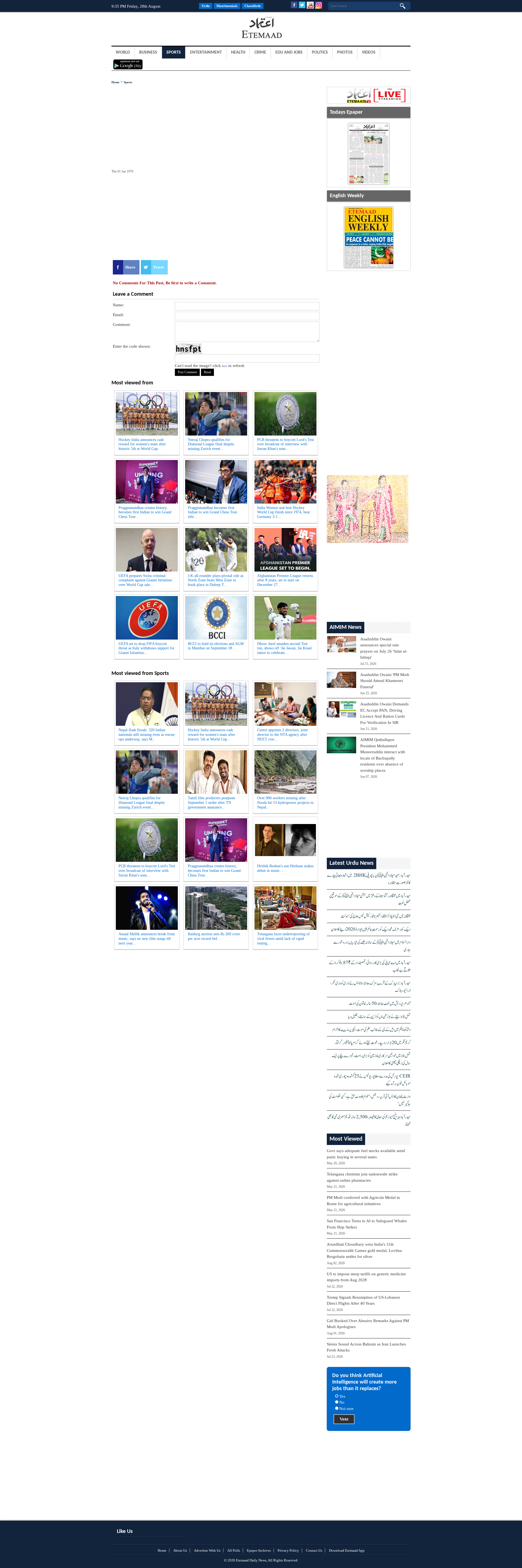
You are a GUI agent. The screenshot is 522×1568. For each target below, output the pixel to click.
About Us (180, 1550)
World (123, 52)
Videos (368, 52)
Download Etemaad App (347, 1550)
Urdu (206, 6)
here (224, 366)
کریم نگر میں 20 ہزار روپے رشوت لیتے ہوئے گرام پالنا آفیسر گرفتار (373, 1042)
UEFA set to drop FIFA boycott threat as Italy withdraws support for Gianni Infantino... (147, 648)
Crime (260, 52)
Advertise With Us (207, 1550)
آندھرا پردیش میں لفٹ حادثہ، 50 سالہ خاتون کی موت (380, 1003)
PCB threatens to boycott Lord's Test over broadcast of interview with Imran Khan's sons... (285, 444)
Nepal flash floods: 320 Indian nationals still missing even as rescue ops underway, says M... (147, 734)
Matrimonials (227, 6)
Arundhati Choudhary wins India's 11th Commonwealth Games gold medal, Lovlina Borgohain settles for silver (364, 1250)
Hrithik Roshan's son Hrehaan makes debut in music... (285, 868)
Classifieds (252, 6)
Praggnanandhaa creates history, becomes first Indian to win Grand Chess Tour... (145, 512)
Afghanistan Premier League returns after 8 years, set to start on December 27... (285, 580)
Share (130, 267)
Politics (320, 52)
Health (238, 52)
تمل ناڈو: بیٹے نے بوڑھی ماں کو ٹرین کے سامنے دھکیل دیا (379, 1016)
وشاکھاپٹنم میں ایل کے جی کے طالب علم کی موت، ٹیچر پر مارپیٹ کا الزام (371, 1029)
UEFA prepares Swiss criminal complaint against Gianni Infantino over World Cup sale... (145, 580)
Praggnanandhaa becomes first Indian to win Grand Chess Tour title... (212, 512)
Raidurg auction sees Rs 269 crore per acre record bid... (214, 936)
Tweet (158, 267)
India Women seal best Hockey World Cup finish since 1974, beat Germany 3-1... (283, 512)
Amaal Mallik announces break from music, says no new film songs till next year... (147, 938)
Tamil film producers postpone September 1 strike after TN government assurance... (211, 802)
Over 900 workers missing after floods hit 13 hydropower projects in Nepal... (285, 802)
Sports (173, 52)
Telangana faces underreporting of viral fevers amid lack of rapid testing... (283, 938)
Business (148, 52)
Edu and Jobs (289, 52)
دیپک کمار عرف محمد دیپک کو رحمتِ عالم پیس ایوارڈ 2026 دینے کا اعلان (371, 929)
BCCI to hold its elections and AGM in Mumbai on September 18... (216, 646)
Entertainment (206, 52)
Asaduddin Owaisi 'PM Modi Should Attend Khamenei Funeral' (384, 680)
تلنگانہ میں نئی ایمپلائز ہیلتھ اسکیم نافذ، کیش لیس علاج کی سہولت (376, 916)
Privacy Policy (288, 1550)
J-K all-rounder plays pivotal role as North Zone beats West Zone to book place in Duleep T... (215, 580)
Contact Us (314, 1550)
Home (115, 82)
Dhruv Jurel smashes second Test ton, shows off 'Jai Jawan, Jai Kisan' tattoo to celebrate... (284, 648)
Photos (345, 52)
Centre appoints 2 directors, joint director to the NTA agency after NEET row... (282, 734)
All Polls (233, 1550)
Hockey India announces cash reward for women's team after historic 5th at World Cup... (142, 444)
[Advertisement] (154, 28)
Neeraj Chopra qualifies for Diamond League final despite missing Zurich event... (211, 444)
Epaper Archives (259, 1550)
